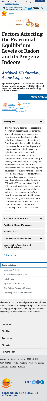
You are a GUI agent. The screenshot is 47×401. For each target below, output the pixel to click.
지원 (31, 363)
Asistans (23, 363)
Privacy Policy (8, 351)
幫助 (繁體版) (6, 363)
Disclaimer (7, 324)
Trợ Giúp (21, 366)
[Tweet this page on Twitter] (34, 382)
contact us (29, 9)
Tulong (13, 366)
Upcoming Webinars (12, 270)
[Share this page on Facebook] (38, 382)
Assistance (4, 359)
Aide (16, 363)
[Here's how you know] (23, 3)
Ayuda (13, 359)
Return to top (10, 255)
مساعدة (21, 359)
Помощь (4, 366)
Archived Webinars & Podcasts (16, 274)
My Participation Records (14, 283)
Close (36, 8)
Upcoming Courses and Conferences (18, 292)
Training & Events (10, 265)
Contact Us (7, 338)
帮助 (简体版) (33, 359)
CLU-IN (30, 8)
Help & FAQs (9, 279)
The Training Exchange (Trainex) (17, 288)
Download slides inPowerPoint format (9, 107)
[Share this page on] (42, 382)
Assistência (39, 363)
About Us (6, 345)
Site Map (6, 331)
